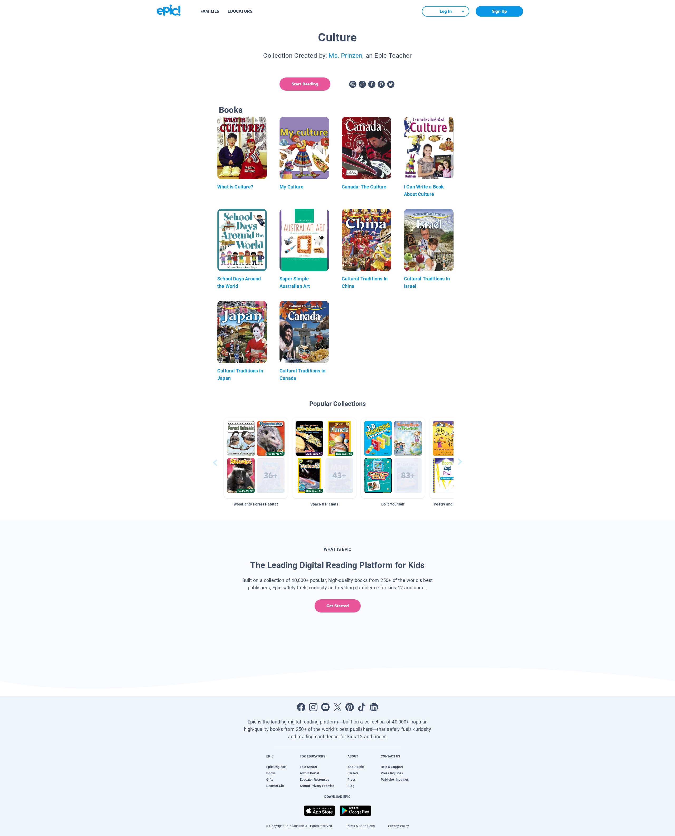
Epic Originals (276, 767)
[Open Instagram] (313, 707)
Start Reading (305, 84)
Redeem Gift (275, 786)
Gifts (269, 779)
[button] (256, 457)
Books (271, 773)
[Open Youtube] (325, 707)
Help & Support (392, 767)
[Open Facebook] (301, 707)
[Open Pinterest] (349, 707)
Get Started (337, 606)
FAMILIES (209, 11)
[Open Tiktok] (362, 707)
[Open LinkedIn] (374, 707)
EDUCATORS (240, 11)
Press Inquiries (392, 773)
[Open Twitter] (337, 707)
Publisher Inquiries (395, 779)
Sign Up (499, 11)
